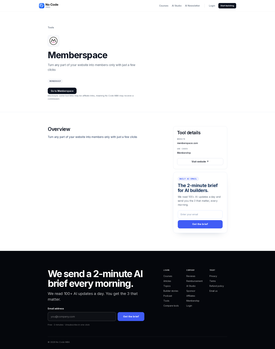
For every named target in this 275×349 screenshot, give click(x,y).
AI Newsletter (192, 5)
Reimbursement (194, 281)
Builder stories (170, 291)
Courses (163, 5)
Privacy (213, 276)
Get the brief (200, 224)
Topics (167, 286)
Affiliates (190, 295)
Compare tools (171, 305)
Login (212, 5)
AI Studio (177, 5)
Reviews (190, 276)
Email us (213, 291)
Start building (227, 5)
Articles (167, 281)
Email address (56, 308)
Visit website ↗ (200, 161)
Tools (51, 27)
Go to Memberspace (62, 91)
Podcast (167, 295)
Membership (192, 300)
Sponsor (190, 291)
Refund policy (216, 286)
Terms (212, 281)
